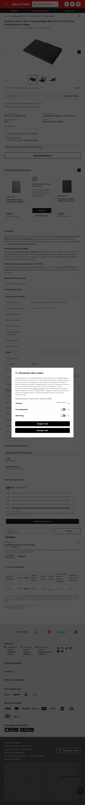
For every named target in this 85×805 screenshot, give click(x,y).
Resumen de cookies (46, 398)
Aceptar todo (42, 424)
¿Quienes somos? (34, 398)
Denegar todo (42, 430)
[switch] (63, 409)
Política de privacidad (21, 398)
